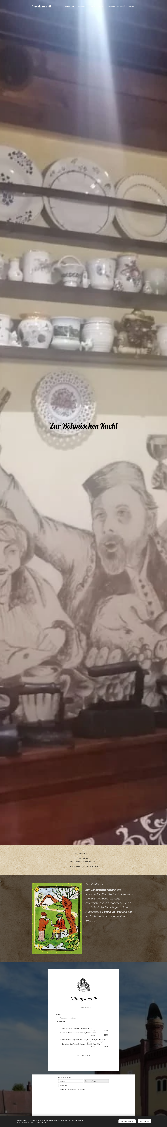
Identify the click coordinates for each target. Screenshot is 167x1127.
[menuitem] (77, 6)
